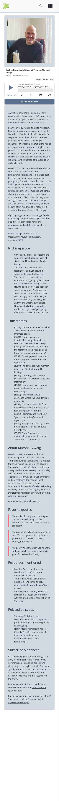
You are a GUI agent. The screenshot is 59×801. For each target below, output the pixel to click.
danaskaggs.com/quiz (18, 702)
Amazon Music (23, 669)
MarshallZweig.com (32, 501)
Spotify (11, 669)
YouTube (39, 669)
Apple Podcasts (41, 666)
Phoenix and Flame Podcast (17, 75)
